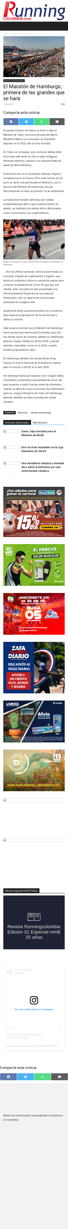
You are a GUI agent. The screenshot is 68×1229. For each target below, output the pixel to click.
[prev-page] (5, 479)
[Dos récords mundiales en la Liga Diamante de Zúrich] (11, 451)
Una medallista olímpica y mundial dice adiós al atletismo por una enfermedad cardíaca (42, 467)
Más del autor (40, 422)
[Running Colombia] (34, 11)
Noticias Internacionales (23, 33)
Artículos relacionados (17, 422)
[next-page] (11, 479)
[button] (5, 26)
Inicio (5, 33)
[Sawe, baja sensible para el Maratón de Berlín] (11, 435)
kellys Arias (22, 412)
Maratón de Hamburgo (41, 412)
